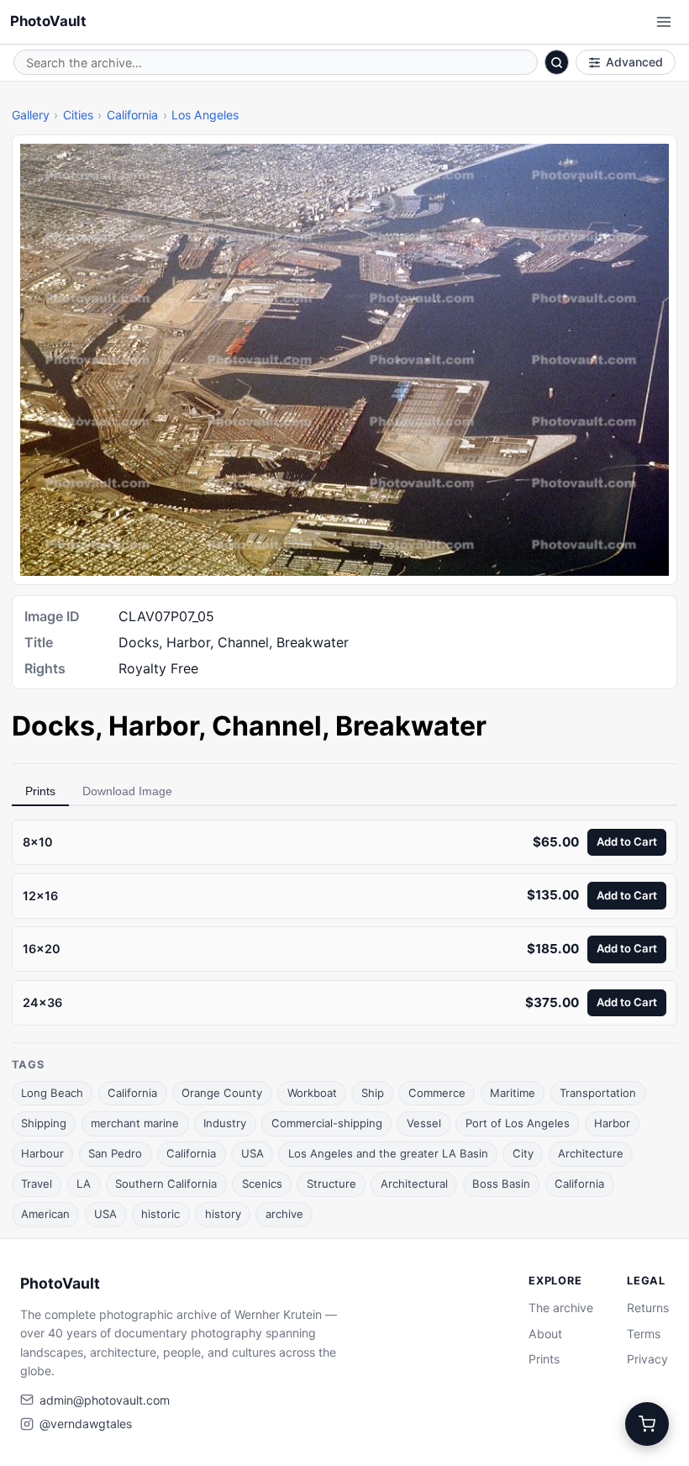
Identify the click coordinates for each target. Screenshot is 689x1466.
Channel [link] (267, 725)
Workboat (312, 1093)
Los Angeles (205, 115)
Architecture (590, 1153)
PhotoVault (48, 21)
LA (83, 1183)
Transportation (598, 1093)
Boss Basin (501, 1183)
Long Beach (52, 1093)
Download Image (127, 791)
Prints (40, 791)
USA (252, 1153)
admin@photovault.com (104, 1400)
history (223, 1214)
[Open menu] (664, 22)
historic (160, 1214)
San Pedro (115, 1153)
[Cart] (647, 1424)
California (132, 115)
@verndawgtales (85, 1423)
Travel (36, 1183)
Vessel (424, 1123)
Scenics (262, 1183)
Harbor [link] (153, 725)
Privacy (647, 1359)
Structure (331, 1183)
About (545, 1333)
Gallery (31, 115)
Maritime (512, 1093)
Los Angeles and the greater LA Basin (388, 1153)
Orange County (221, 1093)
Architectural (414, 1183)
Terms (643, 1333)
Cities (78, 115)
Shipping (43, 1123)
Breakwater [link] (411, 725)
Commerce (436, 1093)
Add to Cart (627, 841)
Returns (648, 1307)
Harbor (612, 1123)
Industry (224, 1123)
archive (284, 1214)
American (45, 1214)
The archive (561, 1307)
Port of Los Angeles (517, 1123)
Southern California (166, 1183)
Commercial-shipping (326, 1123)
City (523, 1153)
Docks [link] (53, 725)
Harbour (42, 1153)
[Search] (557, 62)
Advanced (634, 62)
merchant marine (135, 1123)
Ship (372, 1093)
